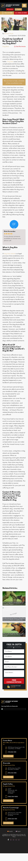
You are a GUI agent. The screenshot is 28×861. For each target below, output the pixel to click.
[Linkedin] (14, 840)
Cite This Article (21, 46)
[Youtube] (17, 840)
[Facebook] (8, 840)
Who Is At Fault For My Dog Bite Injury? (14, 634)
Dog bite (10, 61)
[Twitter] (11, 840)
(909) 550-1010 (12, 819)
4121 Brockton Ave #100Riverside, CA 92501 (14, 769)
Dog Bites (6, 46)
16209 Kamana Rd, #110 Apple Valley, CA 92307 (12, 791)
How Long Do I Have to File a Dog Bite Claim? (13, 603)
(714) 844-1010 (12, 752)
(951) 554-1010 (12, 773)
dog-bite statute (9, 253)
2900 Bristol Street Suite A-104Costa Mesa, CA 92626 (16, 748)
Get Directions (8, 756)
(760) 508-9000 (13, 796)
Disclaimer (13, 835)
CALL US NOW (8, 13)
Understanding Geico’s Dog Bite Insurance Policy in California (14, 619)
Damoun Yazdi (8, 33)
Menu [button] (24, 5)
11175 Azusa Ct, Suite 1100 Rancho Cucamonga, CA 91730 (14, 814)
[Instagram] (19, 840)
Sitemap (19, 835)
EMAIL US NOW (22, 13)
